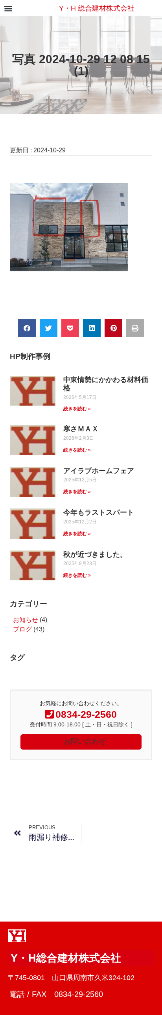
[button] (8, 8)
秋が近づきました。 (95, 554)
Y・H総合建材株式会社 (66, 958)
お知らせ (25, 619)
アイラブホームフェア (98, 471)
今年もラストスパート (98, 512)
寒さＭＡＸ (81, 429)
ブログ (22, 629)
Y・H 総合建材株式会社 (96, 8)
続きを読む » (77, 408)
